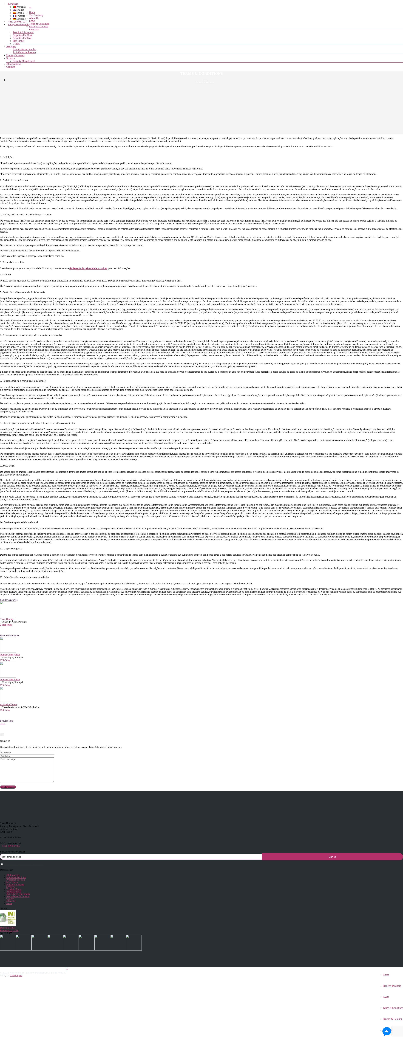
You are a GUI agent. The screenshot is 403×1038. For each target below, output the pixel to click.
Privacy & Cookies (38, 26)
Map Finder (18, 40)
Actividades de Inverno (24, 52)
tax (4, 724)
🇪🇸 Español (18, 12)
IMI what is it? (7, 927)
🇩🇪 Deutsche (19, 18)
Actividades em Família (24, 49)
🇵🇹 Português (19, 7)
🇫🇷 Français (19, 15)
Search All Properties (23, 32)
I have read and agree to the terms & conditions (24, 865)
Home (32, 12)
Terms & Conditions (39, 23)
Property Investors (15, 55)
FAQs (32, 21)
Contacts (10, 66)
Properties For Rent (22, 35)
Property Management (24, 61)
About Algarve (13, 64)
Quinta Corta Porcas (10, 654)
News (9, 903)
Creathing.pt (16, 975)
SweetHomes (6, 619)
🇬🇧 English (18, 9)
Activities (11, 46)
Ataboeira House (8, 704)
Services (10, 58)
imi (1, 724)
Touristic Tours (13, 889)
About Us (34, 18)
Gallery (16, 43)
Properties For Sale (22, 38)
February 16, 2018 (9, 930)
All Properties (13, 875)
